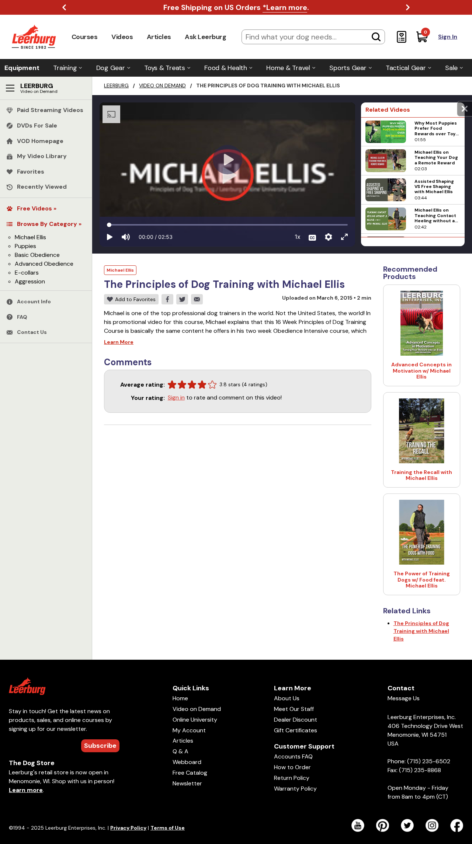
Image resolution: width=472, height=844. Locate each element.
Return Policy (291, 778)
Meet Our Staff (294, 709)
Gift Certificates (295, 730)
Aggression (30, 282)
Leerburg (116, 85)
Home (180, 698)
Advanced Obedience (44, 264)
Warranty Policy (295, 788)
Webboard (187, 762)
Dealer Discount (295, 719)
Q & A (180, 751)
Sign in (176, 397)
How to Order (292, 767)
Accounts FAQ (293, 756)
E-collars (27, 273)
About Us (286, 698)
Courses (85, 36)
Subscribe (100, 745)
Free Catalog (190, 773)
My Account (189, 730)
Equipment (21, 67)
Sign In (447, 37)
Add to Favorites (135, 299)
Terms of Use (167, 827)
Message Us (404, 698)
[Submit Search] (376, 37)
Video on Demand (162, 85)
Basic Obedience (37, 255)
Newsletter (187, 783)
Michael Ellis (30, 237)
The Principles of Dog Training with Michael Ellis (421, 631)
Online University (195, 719)
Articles (159, 36)
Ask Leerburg (205, 36)
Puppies (25, 246)
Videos (122, 36)
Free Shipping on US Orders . (236, 7)
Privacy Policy (128, 827)
